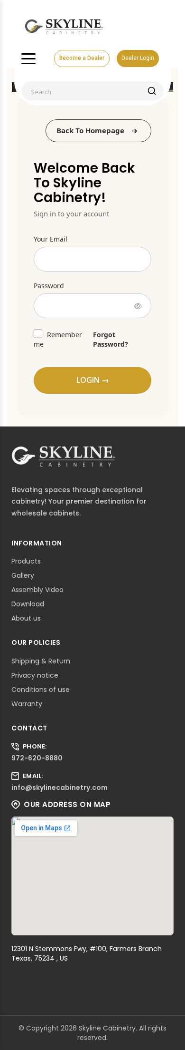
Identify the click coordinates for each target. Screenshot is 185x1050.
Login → (92, 380)
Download (27, 604)
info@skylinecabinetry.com (59, 787)
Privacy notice (34, 675)
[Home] (64, 26)
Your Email (50, 238)
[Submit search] (152, 91)
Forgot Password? (110, 339)
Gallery (22, 575)
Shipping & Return (40, 661)
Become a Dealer (81, 58)
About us (26, 618)
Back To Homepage (90, 130)
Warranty (26, 704)
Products (26, 561)
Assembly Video (37, 589)
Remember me (58, 339)
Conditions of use (40, 689)
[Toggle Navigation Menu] (28, 58)
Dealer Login (137, 58)
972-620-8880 (37, 758)
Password (49, 285)
